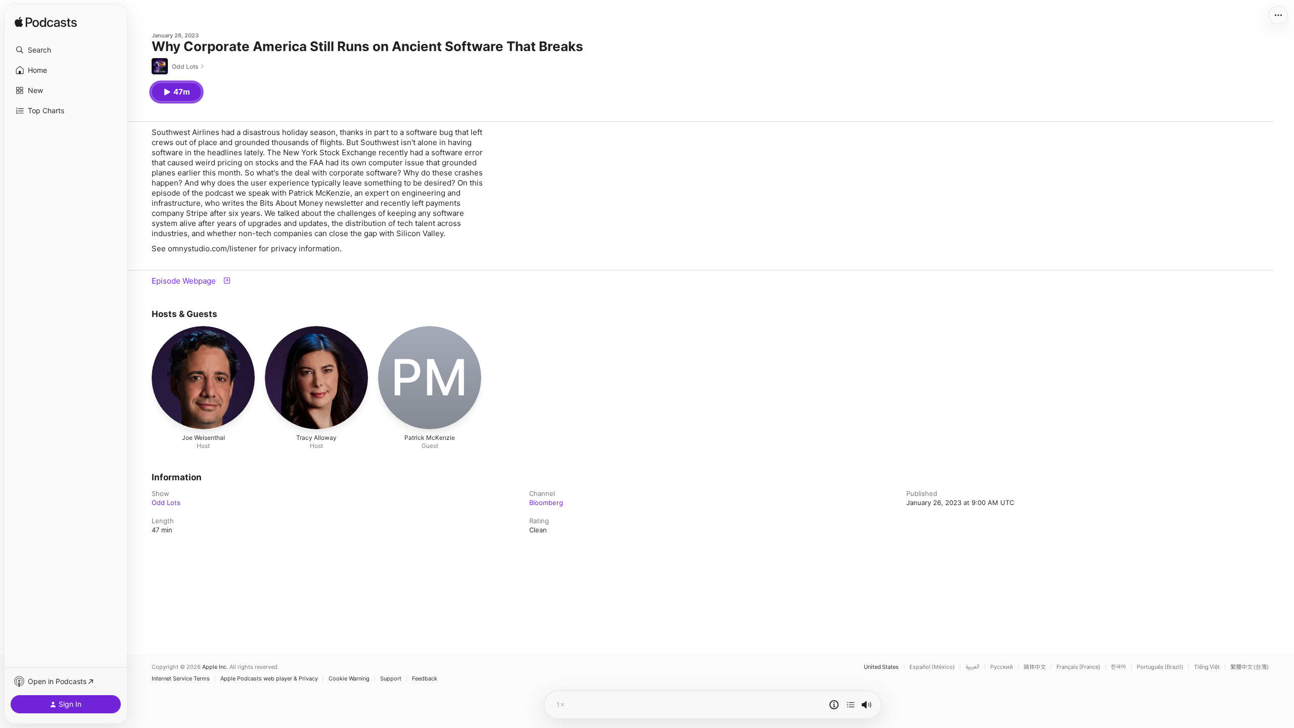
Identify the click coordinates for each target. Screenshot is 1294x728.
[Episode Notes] (834, 705)
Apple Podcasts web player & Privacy (269, 678)
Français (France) (1078, 667)
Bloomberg (546, 502)
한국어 (1118, 667)
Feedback (424, 678)
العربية (972, 667)
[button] (65, 50)
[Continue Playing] (851, 705)
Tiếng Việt (1207, 667)
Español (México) (932, 667)
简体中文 (1035, 667)
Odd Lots (166, 502)
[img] (46, 23)
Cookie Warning (349, 678)
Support (390, 678)
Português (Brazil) (1160, 667)
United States (881, 667)
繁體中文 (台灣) (1249, 667)
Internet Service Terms (181, 678)
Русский (1001, 667)
